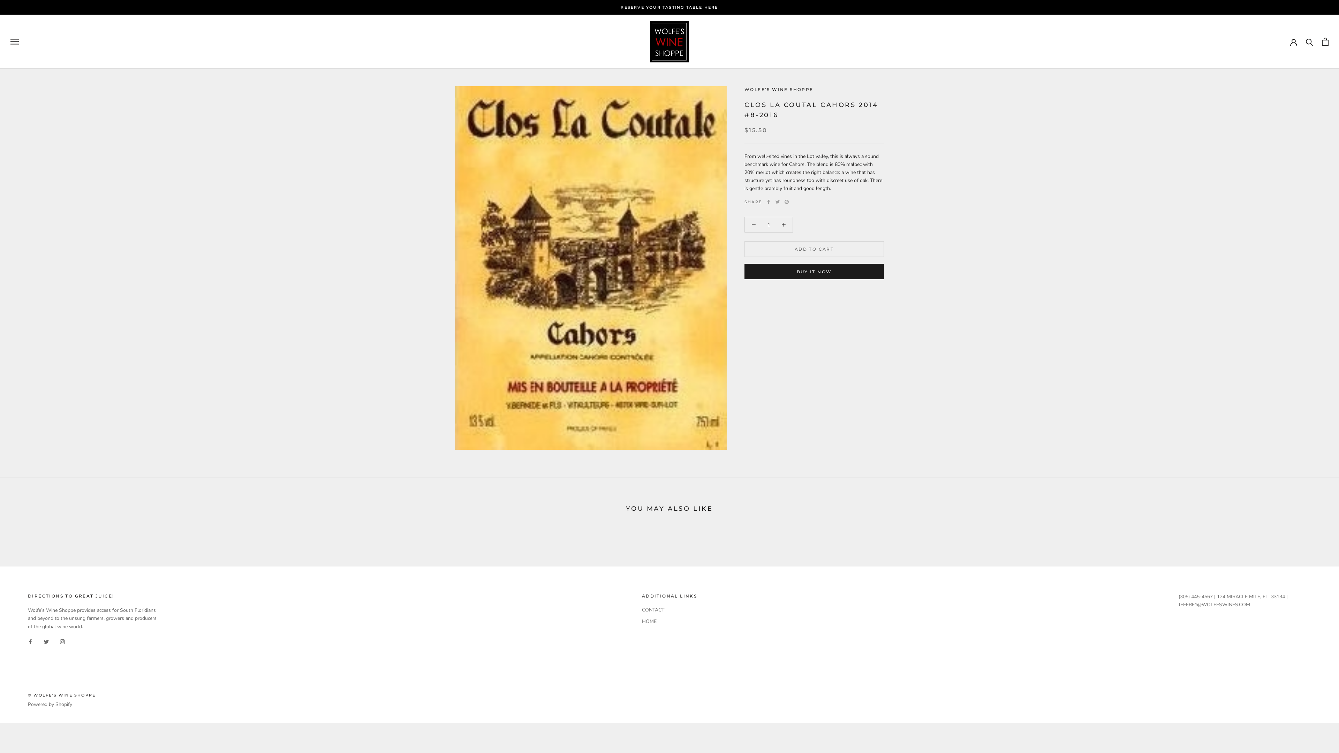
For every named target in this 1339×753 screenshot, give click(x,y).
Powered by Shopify (50, 704)
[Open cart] (1325, 42)
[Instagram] (62, 642)
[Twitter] (778, 202)
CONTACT (653, 610)
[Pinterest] (787, 202)
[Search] (1309, 41)
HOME (649, 621)
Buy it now (814, 271)
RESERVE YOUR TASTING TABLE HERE (669, 7)
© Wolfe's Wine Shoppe (62, 695)
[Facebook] (768, 202)
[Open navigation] (14, 42)
